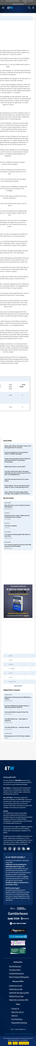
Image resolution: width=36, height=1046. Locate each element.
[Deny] (34, 1041)
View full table (18, 686)
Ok (10, 1043)
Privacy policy (24, 1043)
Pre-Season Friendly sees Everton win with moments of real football (18, 545)
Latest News (7, 441)
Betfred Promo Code (16, 996)
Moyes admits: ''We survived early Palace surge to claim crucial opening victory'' (17, 486)
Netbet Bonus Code (15, 989)
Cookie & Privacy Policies (24, 1034)
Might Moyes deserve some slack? (15, 466)
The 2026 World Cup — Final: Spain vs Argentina (16, 719)
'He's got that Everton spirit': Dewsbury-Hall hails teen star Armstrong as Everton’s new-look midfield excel (18, 473)
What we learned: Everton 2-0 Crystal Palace (16, 480)
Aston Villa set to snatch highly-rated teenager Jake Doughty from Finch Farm (17, 492)
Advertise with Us (18, 1012)
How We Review (17, 1019)
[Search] (29, 8)
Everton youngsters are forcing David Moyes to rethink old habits (16, 453)
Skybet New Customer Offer (19, 1000)
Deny (15, 1043)
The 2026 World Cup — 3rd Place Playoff (17, 727)
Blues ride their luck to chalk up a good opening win (17, 506)
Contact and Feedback (10, 1034)
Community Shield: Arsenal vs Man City (16, 712)
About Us (15, 1015)
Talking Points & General (11, 690)
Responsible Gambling (19, 1023)
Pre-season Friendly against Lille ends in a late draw (17, 535)
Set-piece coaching (11, 526)
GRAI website (20, 898)
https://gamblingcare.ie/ (10, 844)
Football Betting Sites (16, 973)
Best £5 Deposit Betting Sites (19, 977)
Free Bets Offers (15, 970)
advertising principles (18, 4)
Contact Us (15, 1008)
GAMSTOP (22, 874)
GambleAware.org (21, 868)
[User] (33, 8)
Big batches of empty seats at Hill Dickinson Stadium (18, 698)
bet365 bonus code (15, 986)
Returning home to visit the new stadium (17, 736)
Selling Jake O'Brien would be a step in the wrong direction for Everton (18, 446)
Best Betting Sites (15, 966)
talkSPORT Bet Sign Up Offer (19, 993)
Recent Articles (8, 498)
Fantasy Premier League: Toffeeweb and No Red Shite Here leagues (17, 516)
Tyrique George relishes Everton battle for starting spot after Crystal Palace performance (18, 460)
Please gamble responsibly (12, 1)
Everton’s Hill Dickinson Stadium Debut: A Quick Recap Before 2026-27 (17, 706)
